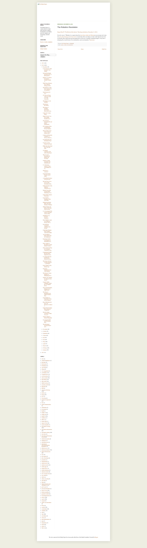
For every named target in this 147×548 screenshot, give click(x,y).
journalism (44, 459)
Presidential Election (46, 495)
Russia (43, 505)
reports (62, 44)
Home (82, 49)
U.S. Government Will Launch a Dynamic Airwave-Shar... (47, 212)
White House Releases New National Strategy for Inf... (47, 84)
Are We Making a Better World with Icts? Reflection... (47, 236)
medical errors (44, 463)
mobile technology (45, 470)
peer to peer (44, 487)
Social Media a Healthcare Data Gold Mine (47, 199)
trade (43, 521)
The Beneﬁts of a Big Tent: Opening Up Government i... (47, 89)
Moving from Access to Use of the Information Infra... (47, 182)
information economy (46, 426)
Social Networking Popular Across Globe (46, 175)
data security (44, 381)
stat (42, 512)
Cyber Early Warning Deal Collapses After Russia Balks (47, 231)
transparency (44, 522)
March (44, 345)
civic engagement (45, 371)
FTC (42, 402)
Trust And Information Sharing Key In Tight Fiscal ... (47, 289)
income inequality (45, 424)
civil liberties (44, 372)
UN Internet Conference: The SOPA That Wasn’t (47, 152)
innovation (44, 434)
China (43, 369)
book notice (44, 364)
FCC (43, 396)
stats (42, 514)
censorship (44, 367)
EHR (43, 388)
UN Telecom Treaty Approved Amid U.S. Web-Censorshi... (47, 97)
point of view (44, 490)
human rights (44, 421)
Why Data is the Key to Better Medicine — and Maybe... (47, 262)
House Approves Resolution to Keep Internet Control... (47, 244)
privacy (43, 497)
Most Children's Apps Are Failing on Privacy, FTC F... (47, 221)
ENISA (43, 393)
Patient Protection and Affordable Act (46, 484)
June (44, 339)
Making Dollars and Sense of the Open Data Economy (47, 208)
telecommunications (46, 519)
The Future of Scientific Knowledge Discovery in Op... (47, 109)
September (45, 333)
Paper (43, 482)
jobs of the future (45, 458)
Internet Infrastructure (46, 451)
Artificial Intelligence (46, 360)
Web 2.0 (43, 528)
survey (43, 517)
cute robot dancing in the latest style (67, 37)
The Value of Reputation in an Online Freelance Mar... (47, 293)
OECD (43, 477)
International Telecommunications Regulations (46, 445)
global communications (46, 404)
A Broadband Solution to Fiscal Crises (47, 178)
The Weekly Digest (65, 43)
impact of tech (44, 423)
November (45, 329)
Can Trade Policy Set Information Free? (47, 140)
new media (44, 475)
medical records (45, 465)
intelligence (44, 440)
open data (43, 480)
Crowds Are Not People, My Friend (47, 143)
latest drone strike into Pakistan (87, 35)
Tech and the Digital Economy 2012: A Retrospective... (47, 74)
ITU (42, 454)
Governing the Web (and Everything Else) (47, 321)
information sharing (46, 432)
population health (45, 493)
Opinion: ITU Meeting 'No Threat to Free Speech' (47, 279)
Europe (43, 394)
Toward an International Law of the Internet (47, 270)
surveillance (44, 516)
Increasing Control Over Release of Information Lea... (47, 240)
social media (44, 509)
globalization (44, 407)
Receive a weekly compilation (46, 42)
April (44, 343)
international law (45, 442)
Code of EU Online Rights (47, 113)
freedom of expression (46, 399)
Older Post (104, 49)
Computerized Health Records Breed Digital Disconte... (47, 253)
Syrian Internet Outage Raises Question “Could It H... (47, 309)
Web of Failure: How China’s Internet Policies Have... (47, 132)
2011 (43, 352)
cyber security (44, 377)
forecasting (44, 398)
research (43, 500)
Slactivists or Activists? (45, 171)
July (44, 337)
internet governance (45, 450)
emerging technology (46, 390)
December (45, 67)
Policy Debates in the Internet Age (47, 266)
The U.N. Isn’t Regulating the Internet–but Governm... (46, 156)
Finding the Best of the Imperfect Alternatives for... (47, 187)
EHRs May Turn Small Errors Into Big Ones (47, 147)
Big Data (43, 362)
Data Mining (44, 379)
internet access (44, 448)
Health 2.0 (44, 412)
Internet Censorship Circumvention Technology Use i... (47, 191)
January (44, 350)
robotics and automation (68, 44)
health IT (43, 416)
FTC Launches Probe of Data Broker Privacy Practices (47, 127)
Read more (92, 40)
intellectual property (46, 438)
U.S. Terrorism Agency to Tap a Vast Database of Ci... (47, 166)
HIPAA (43, 419)
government (44, 409)
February (45, 348)
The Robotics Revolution (46, 104)
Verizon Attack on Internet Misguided (47, 317)
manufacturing (44, 461)
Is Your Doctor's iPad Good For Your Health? (47, 70)
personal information (46, 488)
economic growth (45, 384)
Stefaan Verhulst (43, 48)
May (44, 341)
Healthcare (44, 417)
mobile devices (45, 468)
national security (45, 471)
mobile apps (44, 466)
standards (43, 510)
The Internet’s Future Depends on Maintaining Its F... (47, 274)
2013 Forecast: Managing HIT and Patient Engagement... (47, 122)
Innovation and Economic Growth (47, 436)
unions (43, 526)
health (43, 411)
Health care (44, 414)
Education (44, 386)
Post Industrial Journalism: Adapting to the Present (46, 226)
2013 (43, 63)
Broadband (44, 365)
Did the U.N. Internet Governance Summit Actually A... (47, 79)
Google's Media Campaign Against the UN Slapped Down (47, 283)
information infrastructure (47, 429)
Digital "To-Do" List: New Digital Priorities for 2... (47, 117)
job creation (44, 456)
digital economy (45, 383)
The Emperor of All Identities (47, 101)
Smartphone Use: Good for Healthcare (46, 217)
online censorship (45, 478)
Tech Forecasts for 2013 (46, 92)
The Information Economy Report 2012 (47, 325)
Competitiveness (45, 374)
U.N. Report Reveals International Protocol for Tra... (47, 258)
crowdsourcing (45, 376)
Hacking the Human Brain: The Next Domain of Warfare (47, 203)
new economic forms (46, 473)
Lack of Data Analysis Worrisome (47, 195)
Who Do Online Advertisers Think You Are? (47, 313)
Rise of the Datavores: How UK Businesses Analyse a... (47, 303)
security (43, 507)
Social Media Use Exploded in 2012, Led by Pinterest (47, 299)
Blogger (96, 537)
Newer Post (60, 49)
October (45, 331)
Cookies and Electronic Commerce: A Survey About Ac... (47, 136)
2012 (43, 65)
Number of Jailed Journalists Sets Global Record (46, 162)
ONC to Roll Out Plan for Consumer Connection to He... (47, 249)
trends (43, 524)
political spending (45, 492)
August (44, 335)
